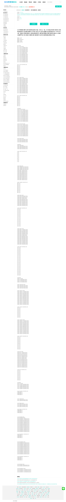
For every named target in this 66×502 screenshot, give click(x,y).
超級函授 (32, 491)
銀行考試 (4, 36)
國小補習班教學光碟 (6, 18)
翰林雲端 (45, 491)
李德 (41, 495)
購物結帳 (25, 2)
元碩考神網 (40, 492)
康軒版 (43, 492)
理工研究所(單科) (5, 29)
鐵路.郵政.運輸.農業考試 (6, 82)
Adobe (25, 491)
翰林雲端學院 (5, 22)
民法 (30, 492)
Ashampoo (40, 491)
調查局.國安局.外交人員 (6, 63)
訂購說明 (44, 2)
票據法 (18, 495)
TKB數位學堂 (38, 495)
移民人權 (25, 492)
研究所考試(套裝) (5, 33)
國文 (33, 498)
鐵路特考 (4, 56)
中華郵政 (4, 37)
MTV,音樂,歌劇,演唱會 (6, 90)
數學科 (43, 495)
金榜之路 (17, 488)
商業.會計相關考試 (5, 71)
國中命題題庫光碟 (5, 15)
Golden (30, 488)
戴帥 (23, 495)
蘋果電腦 (4, 94)
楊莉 (43, 491)
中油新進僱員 (5, 40)
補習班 (17, 491)
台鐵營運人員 (5, 45)
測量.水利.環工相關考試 (6, 75)
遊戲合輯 (4, 98)
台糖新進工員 (5, 49)
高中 (35, 498)
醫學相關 (4, 97)
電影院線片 (4, 105)
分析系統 (48, 491)
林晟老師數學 (5, 23)
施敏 (19, 491)
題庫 (48, 495)
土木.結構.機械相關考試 (6, 74)
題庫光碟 (37, 488)
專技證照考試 (5, 59)
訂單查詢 (39, 2)
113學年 (20, 492)
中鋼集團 (4, 48)
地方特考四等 (21, 488)
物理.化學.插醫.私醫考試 (6, 78)
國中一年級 (35, 492)
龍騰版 (48, 492)
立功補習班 (22, 491)
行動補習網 (4, 26)
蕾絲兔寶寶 (33, 488)
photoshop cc (28, 491)
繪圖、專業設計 (5, 86)
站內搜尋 (21, 2)
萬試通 (37, 491)
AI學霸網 (21, 495)
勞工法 (46, 495)
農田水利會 (4, 41)
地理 (17, 492)
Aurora (35, 491)
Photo (27, 495)
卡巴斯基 (24, 488)
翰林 (32, 492)
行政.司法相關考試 (5, 70)
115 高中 (31, 498)
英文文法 (28, 488)
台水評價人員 (5, 52)
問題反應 (30, 2)
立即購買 (33, 23)
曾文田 (32, 495)
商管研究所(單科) (5, 30)
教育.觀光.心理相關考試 (6, 79)
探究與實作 (40, 488)
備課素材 (30, 495)
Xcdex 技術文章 (5, 11)
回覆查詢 (34, 2)
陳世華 (35, 495)
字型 (4, 93)
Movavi (43, 488)
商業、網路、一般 (5, 89)
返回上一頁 (44, 23)
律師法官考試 (5, 60)
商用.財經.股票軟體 (5, 101)
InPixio (46, 488)
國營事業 (4, 44)
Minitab (28, 492)
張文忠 (46, 492)
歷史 (25, 495)
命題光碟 (49, 488)
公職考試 (4, 55)
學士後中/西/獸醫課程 (6, 64)
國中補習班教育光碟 (6, 19)
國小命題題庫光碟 (5, 14)
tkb (37, 492)
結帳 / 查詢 (58, 6)
